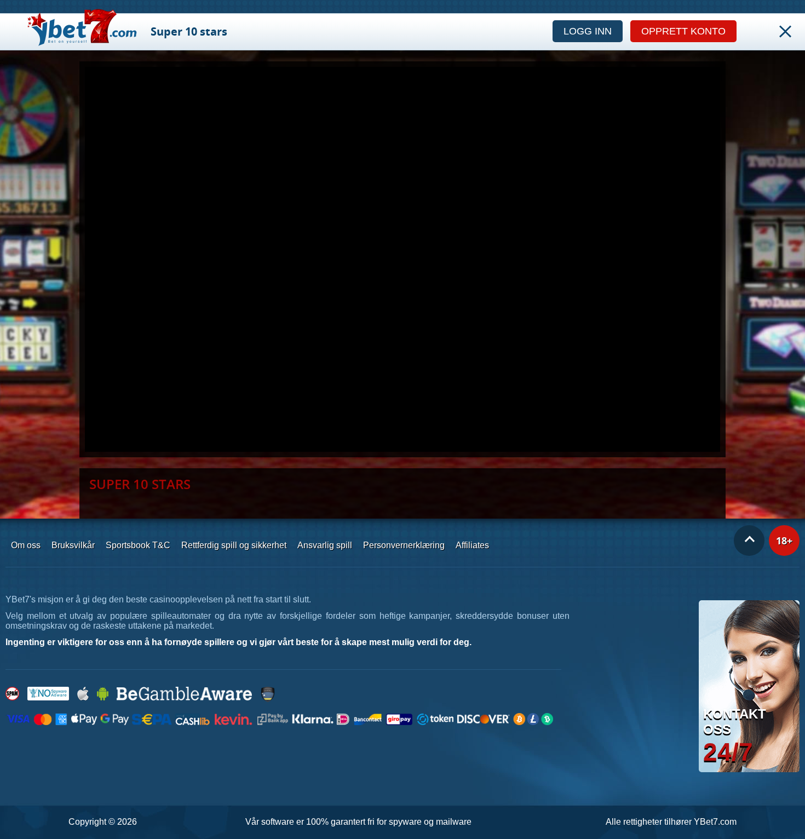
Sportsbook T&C (138, 545)
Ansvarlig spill (324, 545)
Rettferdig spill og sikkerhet (233, 545)
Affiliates (472, 545)
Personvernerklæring (404, 545)
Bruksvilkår (73, 545)
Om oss (26, 545)
